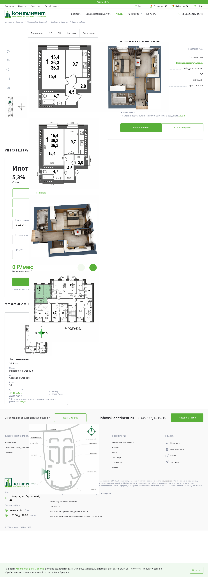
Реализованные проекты (123, 442)
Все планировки (182, 127)
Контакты (151, 13)
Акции (119, 13)
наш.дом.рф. (167, 480)
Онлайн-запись (52, 6)
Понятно (196, 570)
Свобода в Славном (60, 22)
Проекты (74, 13)
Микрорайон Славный (37, 22)
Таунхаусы (9, 452)
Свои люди (35, 6)
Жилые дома (10, 442)
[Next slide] (93, 267)
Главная (8, 22)
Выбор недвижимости (97, 13)
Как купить (134, 13)
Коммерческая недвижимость (18, 447)
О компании (117, 462)
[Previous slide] (81, 267)
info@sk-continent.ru (117, 417)
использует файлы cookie (30, 568)
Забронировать (141, 127)
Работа (115, 467)
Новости (22, 6)
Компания (9, 6)
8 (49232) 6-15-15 (152, 417)
